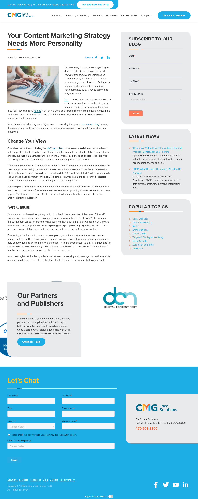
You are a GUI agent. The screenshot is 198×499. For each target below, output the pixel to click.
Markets (23, 480)
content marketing (89, 124)
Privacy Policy (67, 480)
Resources (35, 480)
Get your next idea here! (95, 4)
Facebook (96, 58)
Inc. (66, 99)
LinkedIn (108, 58)
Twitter (102, 58)
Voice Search (139, 241)
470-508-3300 (146, 428)
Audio (135, 226)
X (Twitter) (166, 485)
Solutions (12, 480)
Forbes (37, 110)
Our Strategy (31, 341)
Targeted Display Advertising (147, 237)
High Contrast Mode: (96, 496)
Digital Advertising (142, 222)
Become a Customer (174, 15)
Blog (45, 480)
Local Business (140, 219)
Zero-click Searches (143, 244)
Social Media (139, 233)
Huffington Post (55, 148)
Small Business (140, 230)
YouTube (176, 485)
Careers (54, 480)
